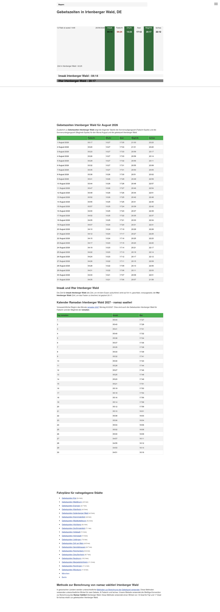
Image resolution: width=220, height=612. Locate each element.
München (65, 573)
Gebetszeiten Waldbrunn (72, 502)
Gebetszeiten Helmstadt (71, 535)
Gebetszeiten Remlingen (72, 566)
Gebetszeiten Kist (69, 498)
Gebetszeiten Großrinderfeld (73, 528)
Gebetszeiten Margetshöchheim (75, 562)
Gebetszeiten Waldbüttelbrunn (74, 520)
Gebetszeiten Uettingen (71, 539)
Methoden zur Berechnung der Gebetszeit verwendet (118, 589)
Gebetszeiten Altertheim (71, 509)
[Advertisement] (80, 49)
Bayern (61, 4)
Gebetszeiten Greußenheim (73, 554)
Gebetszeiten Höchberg (71, 524)
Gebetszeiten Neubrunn (71, 558)
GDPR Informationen (65, 608)
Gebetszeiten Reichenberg (73, 551)
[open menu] (216, 4)
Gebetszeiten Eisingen (71, 505)
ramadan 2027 (93, 307)
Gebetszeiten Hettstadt (71, 532)
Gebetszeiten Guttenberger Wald (75, 513)
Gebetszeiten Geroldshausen (74, 547)
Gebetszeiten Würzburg (71, 569)
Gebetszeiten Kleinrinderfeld (73, 517)
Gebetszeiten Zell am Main (73, 543)
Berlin (64, 577)
